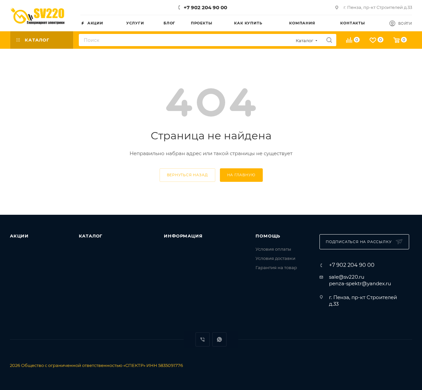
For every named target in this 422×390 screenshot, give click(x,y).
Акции (19, 235)
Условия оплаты (273, 249)
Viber (203, 339)
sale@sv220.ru (346, 277)
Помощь (268, 235)
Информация (183, 235)
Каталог (91, 235)
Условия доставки (275, 258)
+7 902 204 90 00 (205, 7)
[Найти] (329, 40)
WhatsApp (219, 339)
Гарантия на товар (276, 267)
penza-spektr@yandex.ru (360, 283)
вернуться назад (187, 175)
